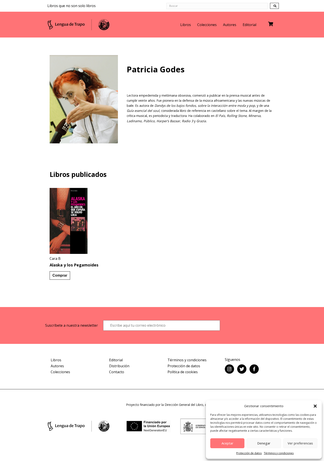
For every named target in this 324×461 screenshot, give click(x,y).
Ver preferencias (300, 443)
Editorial (249, 24)
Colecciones (207, 24)
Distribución (119, 366)
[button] (315, 406)
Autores (229, 24)
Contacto (116, 371)
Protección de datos (249, 453)
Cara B (55, 258)
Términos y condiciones (279, 453)
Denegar (263, 443)
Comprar (59, 275)
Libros (185, 24)
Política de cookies (183, 371)
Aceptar (227, 443)
